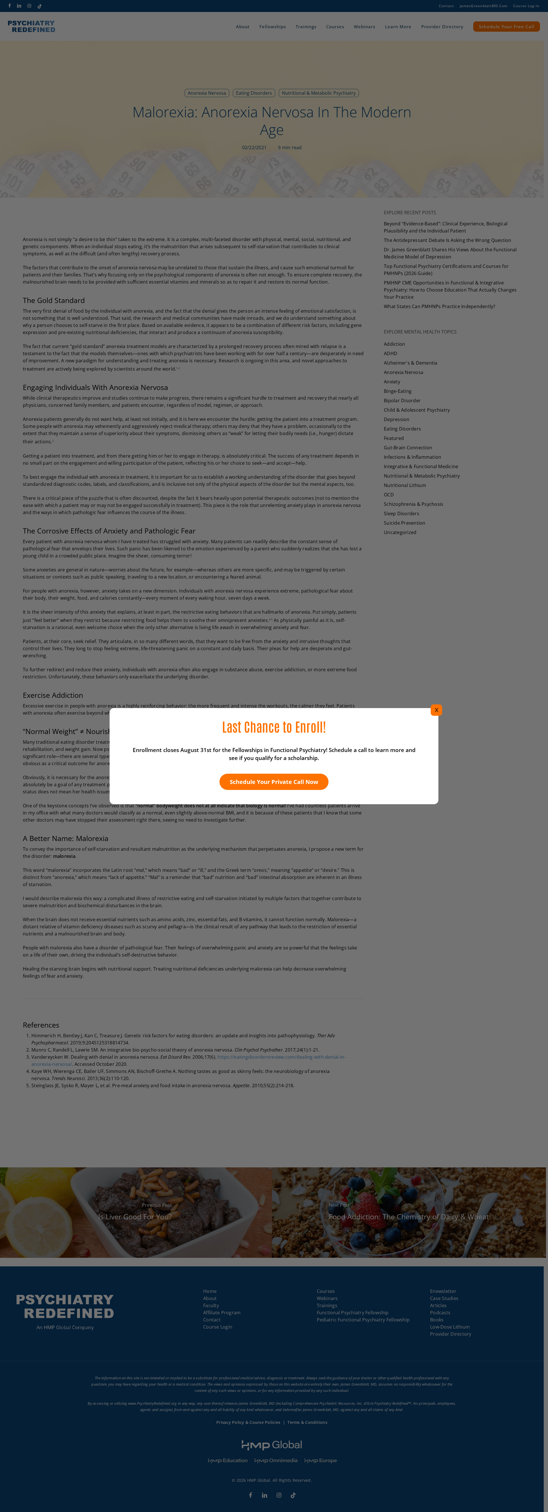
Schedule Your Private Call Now (274, 782)
